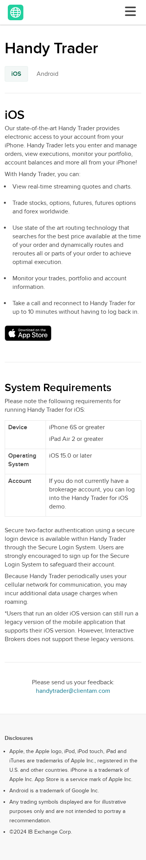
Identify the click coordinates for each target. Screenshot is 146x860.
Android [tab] (47, 74)
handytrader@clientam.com (73, 691)
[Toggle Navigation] (129, 11)
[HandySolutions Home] (15, 12)
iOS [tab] (16, 74)
